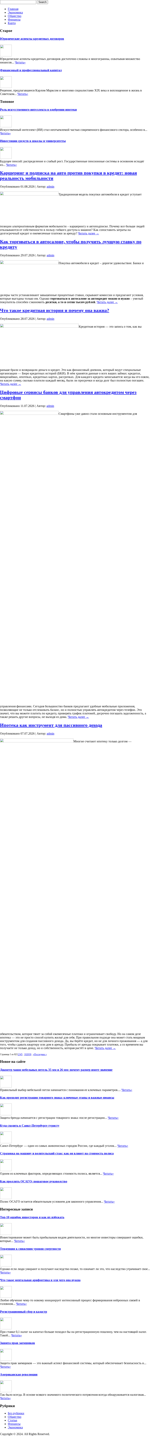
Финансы (14, 19)
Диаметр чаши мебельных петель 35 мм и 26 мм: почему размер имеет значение (56, 1069)
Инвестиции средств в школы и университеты (33, 141)
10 (25, 1054)
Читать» (20, 62)
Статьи (12, 1420)
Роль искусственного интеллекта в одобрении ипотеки (38, 109)
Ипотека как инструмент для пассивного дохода (51, 725)
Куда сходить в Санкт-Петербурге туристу (29, 1125)
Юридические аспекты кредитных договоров (32, 38)
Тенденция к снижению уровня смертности (30, 1248)
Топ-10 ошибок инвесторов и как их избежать (32, 1217)
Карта (12, 23)
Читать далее (88, 233)
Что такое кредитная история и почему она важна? (54, 310)
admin (50, 186)
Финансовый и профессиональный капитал (31, 70)
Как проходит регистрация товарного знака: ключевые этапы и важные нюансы (57, 1097)
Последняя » (40, 1054)
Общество (14, 16)
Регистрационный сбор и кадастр (23, 1311)
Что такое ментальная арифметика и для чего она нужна (40, 1280)
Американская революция (19, 1374)
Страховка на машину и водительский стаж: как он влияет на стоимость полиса (57, 1153)
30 (30, 1054)
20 (28, 1054)
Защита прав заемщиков (17, 1343)
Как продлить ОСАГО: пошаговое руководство (33, 1181)
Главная (13, 9)
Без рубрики (16, 1413)
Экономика (15, 12)
